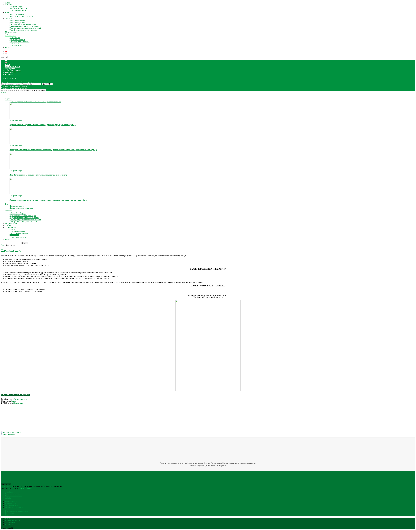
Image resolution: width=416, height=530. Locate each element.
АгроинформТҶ (7, 486)
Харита (8, 34)
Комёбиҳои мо (10, 72)
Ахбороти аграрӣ (16, 6)
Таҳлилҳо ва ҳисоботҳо (18, 10)
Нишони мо (9, 74)
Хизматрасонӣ (10, 36)
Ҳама (11, 102)
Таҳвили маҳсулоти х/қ (18, 45)
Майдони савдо (11, 32)
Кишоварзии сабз (11, 501)
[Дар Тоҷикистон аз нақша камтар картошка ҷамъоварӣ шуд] (21, 169)
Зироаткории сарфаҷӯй (18, 22)
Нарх (7, 12)
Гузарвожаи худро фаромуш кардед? (14, 86)
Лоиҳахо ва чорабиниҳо (18, 8)
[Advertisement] (17, 417)
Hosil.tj (7, 65)
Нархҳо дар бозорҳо (17, 14)
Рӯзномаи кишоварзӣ (17, 40)
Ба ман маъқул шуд (21, 399)
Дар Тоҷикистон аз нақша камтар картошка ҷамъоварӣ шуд (38, 175)
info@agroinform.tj (25, 488)
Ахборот (8, 5)
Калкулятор (9, 513)
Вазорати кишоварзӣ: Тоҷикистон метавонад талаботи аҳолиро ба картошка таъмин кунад (53, 150)
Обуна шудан (18, 403)
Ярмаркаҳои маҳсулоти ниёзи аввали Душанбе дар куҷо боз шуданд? (43, 125)
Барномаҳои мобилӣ (12, 67)
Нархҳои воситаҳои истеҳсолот (21, 16)
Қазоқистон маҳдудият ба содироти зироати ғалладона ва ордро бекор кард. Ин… (48, 200)
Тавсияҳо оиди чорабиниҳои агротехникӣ (25, 28)
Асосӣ (7, 3)
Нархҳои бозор (10, 503)
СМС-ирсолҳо (15, 38)
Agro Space (9, 492)
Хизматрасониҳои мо (13, 71)
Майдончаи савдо (11, 505)
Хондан (13, 401)
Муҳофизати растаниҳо (14, 507)
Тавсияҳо (8, 18)
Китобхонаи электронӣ (13, 496)
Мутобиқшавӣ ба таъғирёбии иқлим (23, 24)
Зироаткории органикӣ (18, 20)
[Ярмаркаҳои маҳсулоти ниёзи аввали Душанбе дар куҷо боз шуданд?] (21, 118)
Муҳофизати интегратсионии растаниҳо (24, 26)
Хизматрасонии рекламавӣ (19, 42)
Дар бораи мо (10, 69)
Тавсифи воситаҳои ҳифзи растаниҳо (23, 30)
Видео (7, 47)
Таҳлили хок (14, 44)
